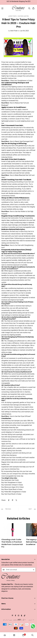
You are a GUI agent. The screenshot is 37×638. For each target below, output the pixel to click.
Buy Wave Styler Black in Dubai (11, 489)
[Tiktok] (24, 615)
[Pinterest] (12, 500)
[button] (33, 8)
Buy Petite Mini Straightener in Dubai (13, 492)
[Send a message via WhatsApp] (33, 626)
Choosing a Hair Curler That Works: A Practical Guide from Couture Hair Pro (12, 543)
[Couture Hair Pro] (18, 8)
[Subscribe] (33, 569)
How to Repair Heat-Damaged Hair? (21, 141)
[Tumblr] (21, 615)
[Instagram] (18, 615)
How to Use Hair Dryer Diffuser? (20, 416)
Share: (3, 500)
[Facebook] (9, 500)
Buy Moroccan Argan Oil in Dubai (12, 487)
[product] (5, 635)
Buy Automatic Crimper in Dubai (12, 485)
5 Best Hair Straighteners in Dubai (21, 80)
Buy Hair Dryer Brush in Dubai (11, 494)
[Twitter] (16, 500)
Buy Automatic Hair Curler (10, 480)
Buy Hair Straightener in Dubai (11, 482)
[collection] (14, 635)
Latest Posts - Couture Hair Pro (18, 16)
